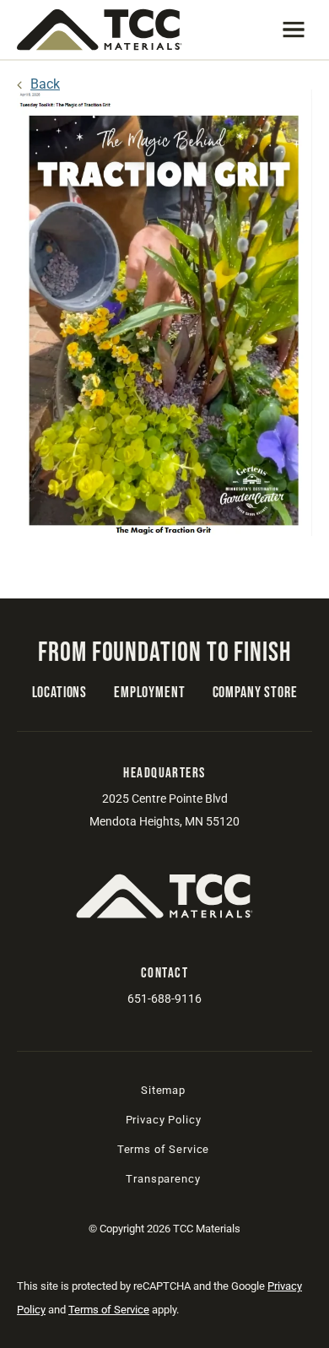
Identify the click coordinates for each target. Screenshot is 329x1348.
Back (45, 84)
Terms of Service (163, 1149)
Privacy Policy (164, 1119)
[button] (293, 29)
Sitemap (163, 1090)
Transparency (163, 1178)
